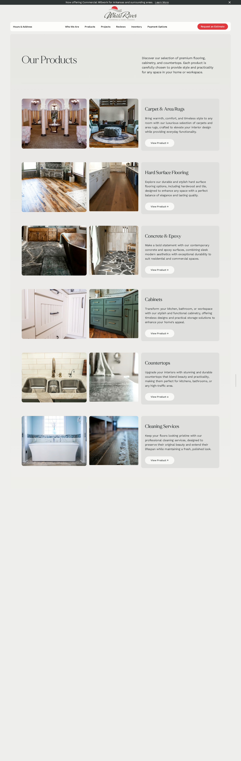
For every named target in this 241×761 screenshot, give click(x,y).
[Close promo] (230, 2)
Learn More (162, 2)
